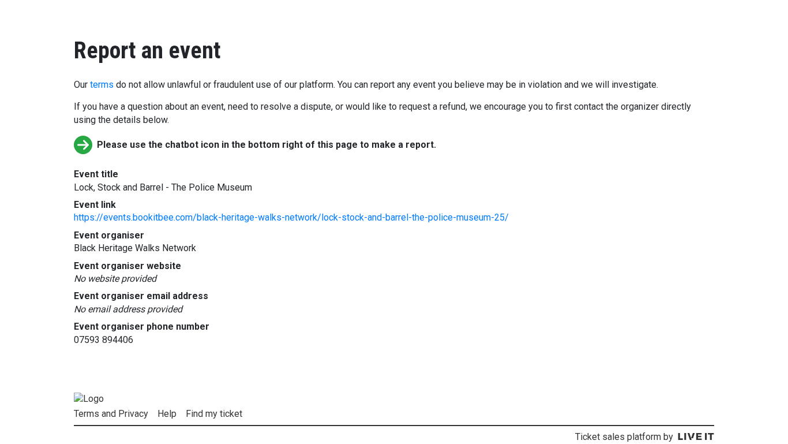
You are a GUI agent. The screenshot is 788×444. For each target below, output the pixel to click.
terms (102, 84)
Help (167, 413)
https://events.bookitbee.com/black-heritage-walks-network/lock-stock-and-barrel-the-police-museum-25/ (291, 217)
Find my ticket (214, 413)
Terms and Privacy (111, 413)
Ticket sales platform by (624, 436)
